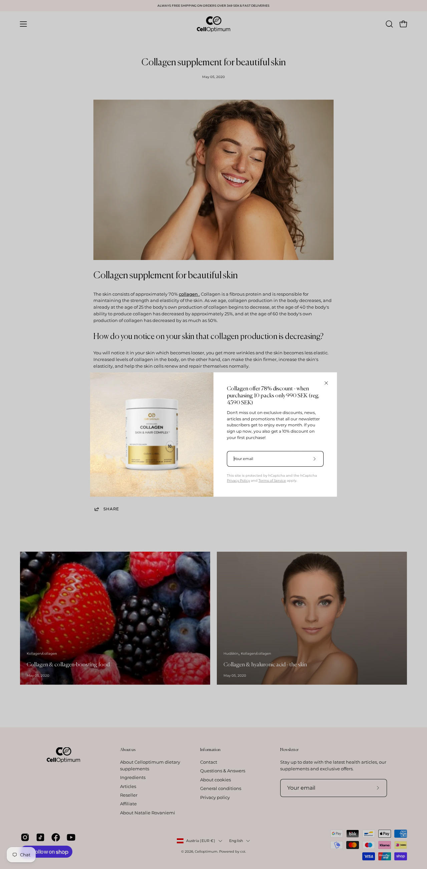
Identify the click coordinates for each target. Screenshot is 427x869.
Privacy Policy (238, 480)
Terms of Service (272, 480)
